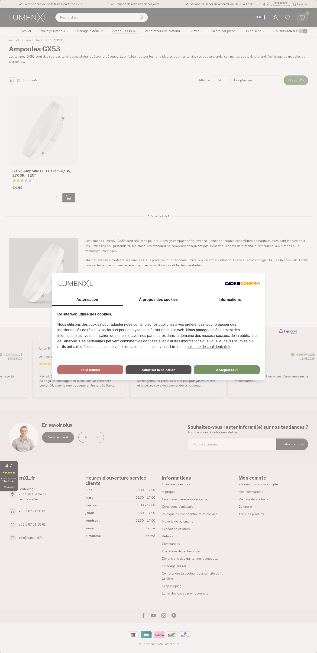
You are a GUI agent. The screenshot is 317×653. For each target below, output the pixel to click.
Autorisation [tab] (87, 300)
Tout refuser (90, 370)
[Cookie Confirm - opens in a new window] (242, 283)
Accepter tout (227, 370)
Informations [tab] (230, 300)
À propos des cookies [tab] (158, 300)
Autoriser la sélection (158, 370)
